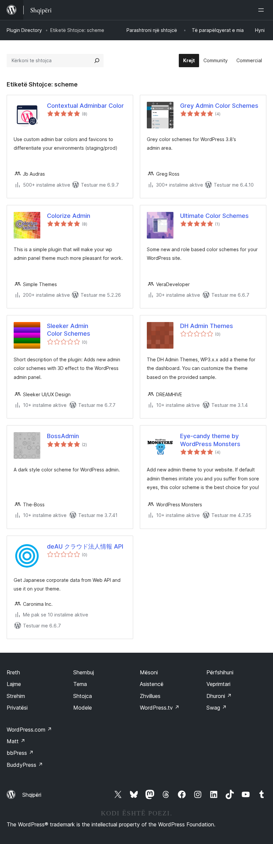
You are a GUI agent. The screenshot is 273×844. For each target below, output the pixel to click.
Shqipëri (31, 794)
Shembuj (83, 672)
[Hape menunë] (262, 10)
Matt (16, 741)
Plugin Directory (24, 30)
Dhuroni (219, 696)
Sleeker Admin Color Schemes (68, 329)
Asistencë (151, 684)
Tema (80, 684)
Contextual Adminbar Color (85, 105)
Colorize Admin (68, 215)
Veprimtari (218, 684)
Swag (216, 707)
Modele (82, 707)
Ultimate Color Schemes (214, 215)
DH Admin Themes (206, 325)
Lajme (14, 684)
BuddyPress (25, 764)
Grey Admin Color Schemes (219, 105)
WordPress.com (29, 729)
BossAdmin (63, 435)
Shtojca (82, 696)
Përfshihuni (219, 672)
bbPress (20, 753)
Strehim (16, 696)
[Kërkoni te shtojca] (97, 60)
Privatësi (17, 707)
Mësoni (149, 672)
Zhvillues (150, 696)
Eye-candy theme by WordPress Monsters (210, 439)
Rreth (13, 672)
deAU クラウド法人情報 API (85, 546)
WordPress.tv (159, 707)
